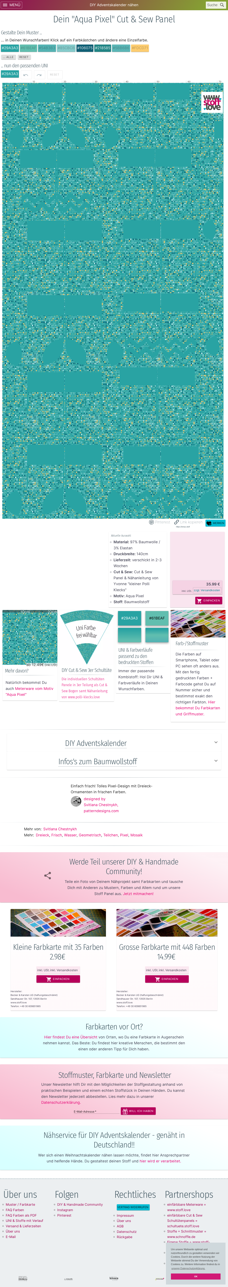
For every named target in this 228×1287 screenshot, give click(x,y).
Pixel (124, 835)
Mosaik (136, 835)
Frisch (56, 835)
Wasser (70, 835)
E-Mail (11, 1237)
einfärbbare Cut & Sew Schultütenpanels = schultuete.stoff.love (184, 1220)
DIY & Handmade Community (80, 1204)
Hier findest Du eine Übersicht (70, 1037)
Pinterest (64, 1215)
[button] (188, 522)
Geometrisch (90, 835)
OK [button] (195, 1276)
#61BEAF (157, 618)
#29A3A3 (129, 618)
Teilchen (110, 835)
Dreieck (42, 835)
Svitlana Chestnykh (60, 829)
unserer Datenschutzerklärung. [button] (188, 1268)
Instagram (65, 1210)
